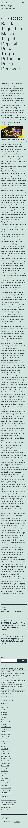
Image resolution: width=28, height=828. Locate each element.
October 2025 (5, 731)
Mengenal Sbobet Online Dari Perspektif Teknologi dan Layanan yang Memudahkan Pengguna (13, 675)
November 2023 (6, 788)
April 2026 (4, 717)
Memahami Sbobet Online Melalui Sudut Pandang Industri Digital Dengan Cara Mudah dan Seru (13, 691)
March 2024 (5, 778)
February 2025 (5, 751)
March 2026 (4, 719)
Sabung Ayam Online (7, 804)
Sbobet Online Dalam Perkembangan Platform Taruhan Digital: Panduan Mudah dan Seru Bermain (13, 669)
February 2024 (5, 780)
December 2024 (6, 756)
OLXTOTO (5, 3)
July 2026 (4, 709)
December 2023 (6, 785)
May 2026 (4, 714)
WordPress (17, 822)
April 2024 (4, 775)
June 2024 (4, 771)
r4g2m (4, 609)
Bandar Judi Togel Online (16, 611)
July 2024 (4, 768)
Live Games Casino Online (9, 802)
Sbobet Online (5, 807)
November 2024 (6, 758)
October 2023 (5, 790)
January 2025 (5, 753)
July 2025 (4, 739)
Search (3, 657)
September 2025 (6, 734)
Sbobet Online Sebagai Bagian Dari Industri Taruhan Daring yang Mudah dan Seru (13, 686)
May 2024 (4, 773)
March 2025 (4, 749)
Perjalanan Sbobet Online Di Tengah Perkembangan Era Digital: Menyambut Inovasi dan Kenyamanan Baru (13, 680)
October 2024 (5, 761)
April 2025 (4, 746)
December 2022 (6, 792)
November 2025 (6, 729)
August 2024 (5, 766)
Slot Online (4, 809)
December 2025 (6, 727)
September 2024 (6, 763)
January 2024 (5, 783)
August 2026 (5, 707)
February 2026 (5, 722)
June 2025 (4, 741)
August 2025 (5, 736)
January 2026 (5, 724)
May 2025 (4, 744)
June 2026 (4, 712)
